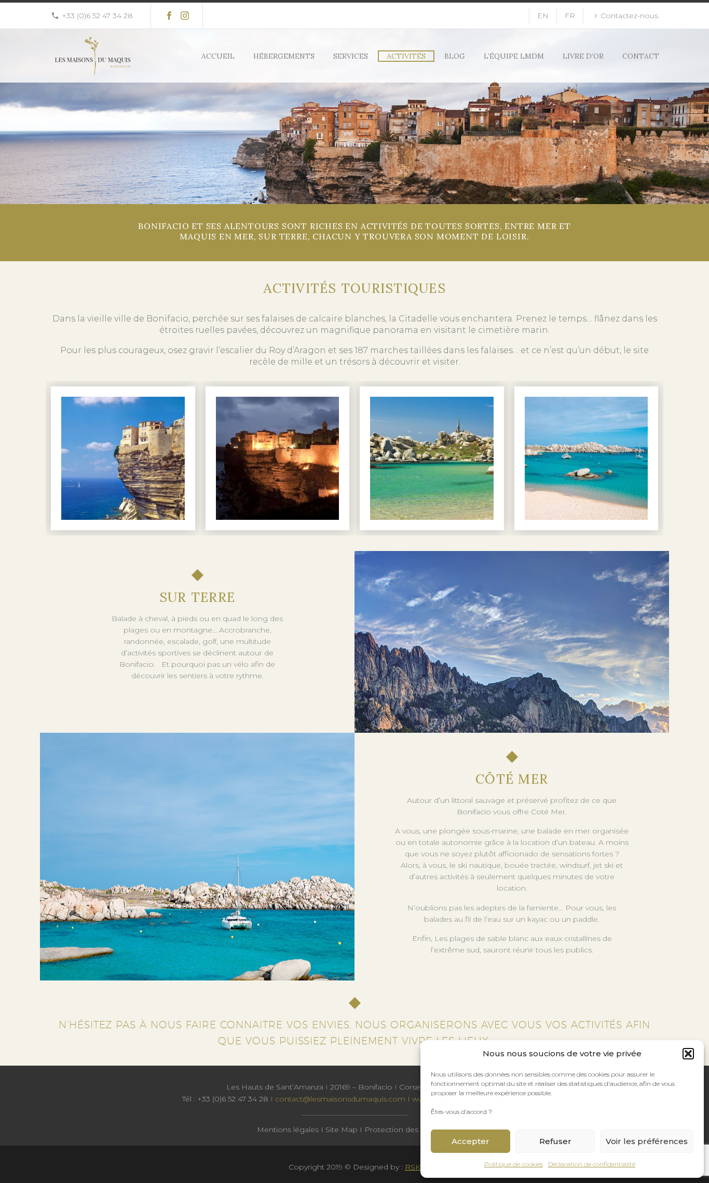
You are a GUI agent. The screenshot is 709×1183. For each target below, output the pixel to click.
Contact (640, 56)
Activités (406, 56)
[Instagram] (185, 15)
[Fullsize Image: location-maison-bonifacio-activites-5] (432, 458)
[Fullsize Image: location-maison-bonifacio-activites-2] (277, 458)
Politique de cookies (513, 1164)
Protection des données (408, 1129)
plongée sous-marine (478, 831)
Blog (454, 56)
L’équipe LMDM (514, 56)
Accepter (470, 1141)
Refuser (555, 1141)
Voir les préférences (647, 1141)
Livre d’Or (583, 56)
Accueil (218, 56)
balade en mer (564, 831)
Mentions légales (288, 1129)
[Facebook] (169, 15)
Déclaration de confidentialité (591, 1164)
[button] (688, 1053)
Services (350, 56)
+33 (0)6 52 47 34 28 (97, 15)
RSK (412, 1167)
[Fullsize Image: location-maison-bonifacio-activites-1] (123, 458)
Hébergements (284, 56)
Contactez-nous (629, 15)
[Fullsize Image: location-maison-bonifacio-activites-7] (586, 458)
